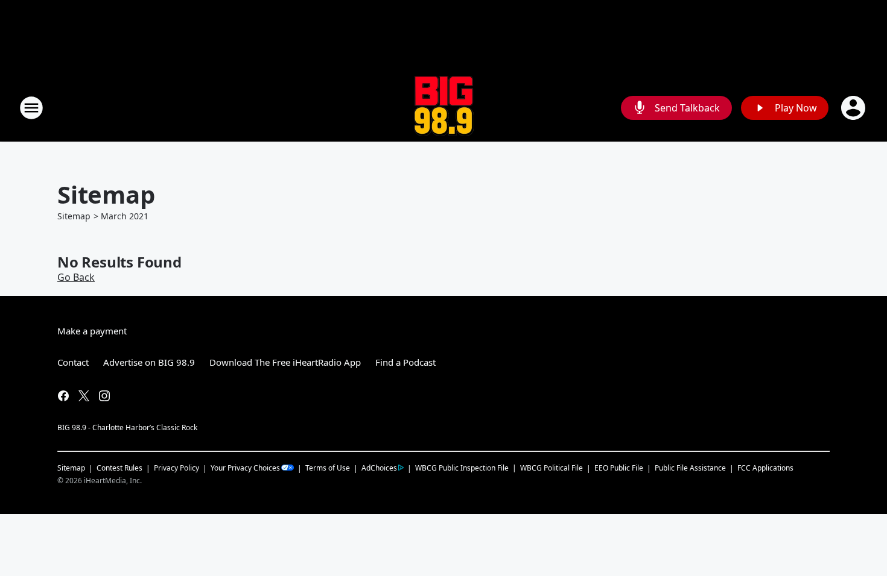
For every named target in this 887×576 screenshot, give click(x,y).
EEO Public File (618, 468)
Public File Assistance (690, 468)
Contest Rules (119, 468)
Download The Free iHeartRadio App (285, 362)
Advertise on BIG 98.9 (149, 362)
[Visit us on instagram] (104, 396)
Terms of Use (327, 468)
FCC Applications (765, 467)
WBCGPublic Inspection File (462, 467)
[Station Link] (444, 107)
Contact (73, 362)
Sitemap (74, 216)
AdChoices (379, 468)
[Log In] (854, 108)
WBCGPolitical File (551, 468)
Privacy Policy (176, 468)
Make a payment (92, 331)
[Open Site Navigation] (31, 108)
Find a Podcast (405, 362)
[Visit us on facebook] (63, 396)
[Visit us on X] (84, 396)
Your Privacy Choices (245, 468)
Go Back (76, 277)
